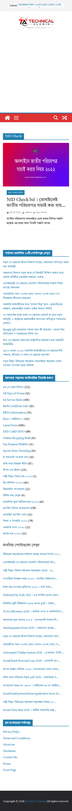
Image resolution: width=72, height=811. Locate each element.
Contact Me (10, 757)
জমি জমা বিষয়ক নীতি (15, 463)
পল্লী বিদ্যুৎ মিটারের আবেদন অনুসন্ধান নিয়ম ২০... (29, 702)
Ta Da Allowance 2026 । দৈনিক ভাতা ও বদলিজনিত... (33, 611)
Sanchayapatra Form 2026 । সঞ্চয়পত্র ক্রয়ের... (29, 628)
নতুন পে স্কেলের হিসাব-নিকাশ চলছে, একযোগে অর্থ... (31, 636)
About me (9, 744)
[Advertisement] (36, 75)
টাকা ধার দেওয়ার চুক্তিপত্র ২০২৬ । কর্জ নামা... (28, 587)
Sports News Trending (16, 451)
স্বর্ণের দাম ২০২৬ (12, 533)
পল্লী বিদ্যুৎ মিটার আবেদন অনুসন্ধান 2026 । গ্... (28, 570)
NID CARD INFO (15, 192)
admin (28, 212)
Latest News (10, 425)
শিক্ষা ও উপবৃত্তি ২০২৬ (15, 521)
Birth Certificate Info (15, 406)
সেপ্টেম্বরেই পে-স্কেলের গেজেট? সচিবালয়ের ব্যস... (29, 562)
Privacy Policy (11, 732)
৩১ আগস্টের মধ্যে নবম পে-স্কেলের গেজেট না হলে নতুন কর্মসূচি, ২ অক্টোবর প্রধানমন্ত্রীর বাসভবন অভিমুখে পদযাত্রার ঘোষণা (34, 319)
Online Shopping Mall (16, 438)
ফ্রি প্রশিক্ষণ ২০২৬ (12, 482)
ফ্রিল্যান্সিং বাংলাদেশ (13, 489)
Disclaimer (9, 751)
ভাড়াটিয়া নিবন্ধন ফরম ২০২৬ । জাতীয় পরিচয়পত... (30, 578)
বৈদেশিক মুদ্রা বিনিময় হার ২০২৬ (20, 502)
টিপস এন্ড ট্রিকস (11, 470)
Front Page (9, 770)
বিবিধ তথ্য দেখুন (11, 495)
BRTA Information (14, 412)
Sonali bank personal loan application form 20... (32, 693)
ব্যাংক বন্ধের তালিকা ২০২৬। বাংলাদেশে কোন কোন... (31, 669)
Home (7, 764)
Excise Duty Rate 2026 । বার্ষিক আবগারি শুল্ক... (29, 710)
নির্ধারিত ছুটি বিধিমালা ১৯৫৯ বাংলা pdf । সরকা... (29, 603)
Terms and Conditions (16, 738)
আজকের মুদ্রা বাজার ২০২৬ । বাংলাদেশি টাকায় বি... (31, 620)
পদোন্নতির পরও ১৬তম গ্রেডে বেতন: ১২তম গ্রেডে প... (31, 644)
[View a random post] (64, 117)
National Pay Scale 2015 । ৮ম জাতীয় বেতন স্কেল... (31, 595)
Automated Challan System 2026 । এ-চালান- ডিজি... (33, 652)
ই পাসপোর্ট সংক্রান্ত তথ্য (15, 457)
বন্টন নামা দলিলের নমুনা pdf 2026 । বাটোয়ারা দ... (30, 677)
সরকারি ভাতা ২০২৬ (13, 527)
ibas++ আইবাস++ (13, 419)
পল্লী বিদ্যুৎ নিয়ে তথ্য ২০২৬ (17, 476)
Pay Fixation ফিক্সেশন (15, 444)
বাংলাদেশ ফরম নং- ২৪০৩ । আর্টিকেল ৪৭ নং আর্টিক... (32, 685)
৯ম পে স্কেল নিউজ (13, 387)
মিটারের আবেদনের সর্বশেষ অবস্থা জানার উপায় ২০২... (32, 554)
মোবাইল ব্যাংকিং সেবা (14, 514)
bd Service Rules (13, 400)
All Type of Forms (13, 393)
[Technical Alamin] (7, 117)
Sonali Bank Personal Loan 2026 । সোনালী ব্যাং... (31, 661)
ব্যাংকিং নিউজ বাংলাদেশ (16, 508)
